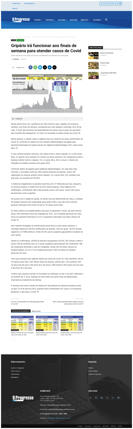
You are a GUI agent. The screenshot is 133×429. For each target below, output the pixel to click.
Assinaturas (87, 426)
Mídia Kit (113, 426)
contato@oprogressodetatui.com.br (58, 418)
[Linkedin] (111, 3)
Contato (80, 426)
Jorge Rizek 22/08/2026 (108, 73)
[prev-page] (12, 339)
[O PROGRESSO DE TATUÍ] (21, 19)
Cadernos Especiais (94, 374)
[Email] (54, 67)
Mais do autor (36, 311)
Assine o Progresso (17, 368)
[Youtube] (120, 3)
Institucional (15, 374)
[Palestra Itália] (93, 65)
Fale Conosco (15, 371)
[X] (115, 3)
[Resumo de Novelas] (93, 55)
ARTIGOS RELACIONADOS (20, 311)
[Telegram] (40, 67)
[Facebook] (101, 3)
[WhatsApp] (35, 67)
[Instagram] (106, 3)
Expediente (14, 377)
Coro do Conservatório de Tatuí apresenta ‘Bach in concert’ (27, 303)
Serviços (18, 37)
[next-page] (15, 339)
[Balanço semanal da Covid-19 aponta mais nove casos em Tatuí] (22, 323)
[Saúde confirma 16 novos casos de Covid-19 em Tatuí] (72, 323)
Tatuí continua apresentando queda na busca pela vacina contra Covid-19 (68, 303)
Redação (16, 59)
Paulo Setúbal (93, 371)
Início (12, 37)
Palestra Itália (104, 63)
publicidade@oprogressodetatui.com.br (61, 409)
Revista (90, 368)
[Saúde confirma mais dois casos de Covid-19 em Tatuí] (47, 323)
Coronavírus (26, 37)
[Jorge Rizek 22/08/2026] (93, 75)
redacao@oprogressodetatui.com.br (59, 405)
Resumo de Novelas (106, 53)
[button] (106, 20)
